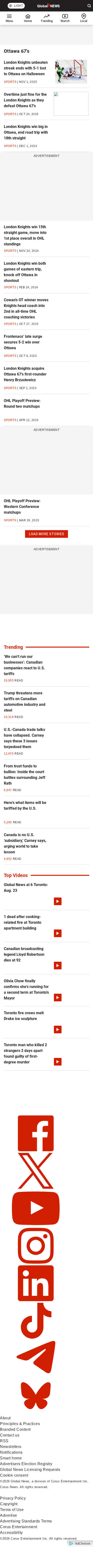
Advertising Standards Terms (26, 1521)
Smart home (11, 1458)
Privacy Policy (13, 1498)
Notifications (11, 1452)
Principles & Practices (20, 1423)
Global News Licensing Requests (30, 1469)
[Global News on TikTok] (36, 1337)
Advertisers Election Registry (26, 1464)
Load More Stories (46, 535)
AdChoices (83, 1543)
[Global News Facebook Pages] (36, 1150)
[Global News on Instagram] (36, 1262)
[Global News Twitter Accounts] (36, 1187)
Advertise (8, 1515)
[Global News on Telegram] (36, 1375)
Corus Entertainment (18, 1527)
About (5, 1418)
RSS (4, 1441)
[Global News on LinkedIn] (36, 1300)
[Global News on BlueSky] (36, 1412)
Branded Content (15, 1429)
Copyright (9, 1504)
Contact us (9, 1435)
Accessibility (11, 1532)
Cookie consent (14, 1475)
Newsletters (10, 1446)
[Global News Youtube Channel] (36, 1225)
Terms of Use (12, 1509)
